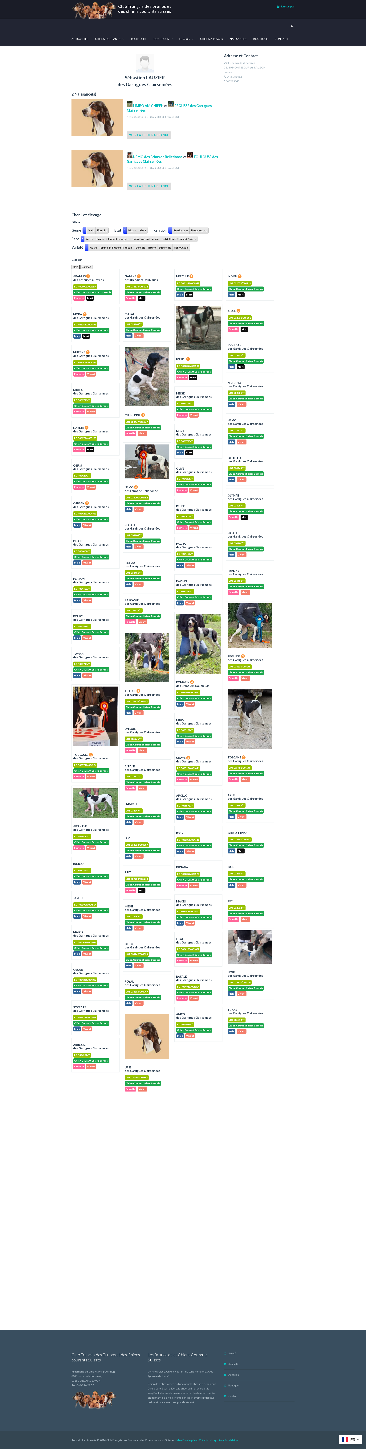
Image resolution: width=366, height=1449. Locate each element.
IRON (231, 867)
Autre (89, 239)
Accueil (232, 1353)
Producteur (180, 230)
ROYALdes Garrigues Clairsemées (142, 983)
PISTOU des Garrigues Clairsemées (142, 564)
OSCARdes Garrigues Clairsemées (91, 971)
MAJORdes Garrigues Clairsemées (91, 933)
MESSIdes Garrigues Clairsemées (142, 908)
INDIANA (182, 867)
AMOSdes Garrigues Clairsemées (194, 1015)
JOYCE (232, 901)
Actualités (79, 38)
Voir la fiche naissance (149, 135)
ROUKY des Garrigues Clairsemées (91, 617)
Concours (161, 38)
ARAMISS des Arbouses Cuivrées (88, 278)
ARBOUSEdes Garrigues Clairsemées (91, 1046)
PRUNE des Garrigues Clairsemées (194, 507)
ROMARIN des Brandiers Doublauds (192, 683)
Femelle (102, 230)
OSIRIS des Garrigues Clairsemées (91, 467)
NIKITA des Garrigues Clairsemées (91, 391)
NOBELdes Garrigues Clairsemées (245, 973)
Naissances (238, 38)
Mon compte (287, 6)
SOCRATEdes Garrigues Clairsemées (91, 1008)
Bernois (140, 247)
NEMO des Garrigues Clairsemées (245, 422)
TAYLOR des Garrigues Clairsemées (91, 655)
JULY (128, 872)
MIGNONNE (134, 415)
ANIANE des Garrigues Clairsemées (142, 768)
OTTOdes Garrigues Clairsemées (142, 945)
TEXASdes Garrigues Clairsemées (245, 1011)
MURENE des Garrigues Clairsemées (91, 353)
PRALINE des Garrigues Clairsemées (245, 572)
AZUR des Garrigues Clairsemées (245, 796)
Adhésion (233, 1374)
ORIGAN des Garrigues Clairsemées (91, 505)
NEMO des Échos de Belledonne (157, 157)
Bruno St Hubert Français (112, 239)
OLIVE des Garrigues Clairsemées (194, 470)
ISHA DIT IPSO (237, 832)
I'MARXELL (132, 804)
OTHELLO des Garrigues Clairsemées (245, 459)
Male (91, 230)
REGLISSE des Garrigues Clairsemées (245, 658)
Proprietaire (199, 230)
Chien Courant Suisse (145, 239)
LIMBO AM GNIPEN (148, 106)
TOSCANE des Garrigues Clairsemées (245, 759)
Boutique (260, 38)
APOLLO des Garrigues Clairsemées (194, 797)
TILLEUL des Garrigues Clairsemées (142, 692)
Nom (75, 267)
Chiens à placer (211, 38)
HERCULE (184, 276)
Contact (281, 38)
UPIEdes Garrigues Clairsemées (142, 1069)
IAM (127, 838)
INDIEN (234, 276)
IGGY (179, 833)
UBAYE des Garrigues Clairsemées (194, 759)
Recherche (139, 38)
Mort (143, 230)
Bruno (152, 247)
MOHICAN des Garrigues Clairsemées (245, 346)
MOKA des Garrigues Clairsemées (91, 316)
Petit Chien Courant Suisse (179, 239)
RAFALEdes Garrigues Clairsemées (194, 978)
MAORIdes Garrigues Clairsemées (194, 903)
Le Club (184, 38)
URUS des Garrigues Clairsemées (194, 721)
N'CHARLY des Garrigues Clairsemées (245, 384)
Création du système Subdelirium (218, 1440)
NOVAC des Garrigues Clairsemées (194, 432)
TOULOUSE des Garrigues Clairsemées (91, 756)
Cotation (86, 267)
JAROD (78, 898)
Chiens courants (107, 38)
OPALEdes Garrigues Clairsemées (194, 940)
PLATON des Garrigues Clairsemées (91, 580)
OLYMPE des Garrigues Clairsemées (245, 497)
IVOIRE (182, 359)
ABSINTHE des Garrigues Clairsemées (91, 827)
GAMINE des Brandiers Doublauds (141, 278)
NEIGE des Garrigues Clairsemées (194, 395)
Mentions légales (187, 1440)
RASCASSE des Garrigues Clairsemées (142, 601)
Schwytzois (181, 247)
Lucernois (165, 247)
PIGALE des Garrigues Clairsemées (245, 534)
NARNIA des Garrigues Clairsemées (91, 429)
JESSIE (233, 310)
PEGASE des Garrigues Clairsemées (142, 526)
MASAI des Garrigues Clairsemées (142, 315)
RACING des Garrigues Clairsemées (194, 583)
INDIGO (78, 863)
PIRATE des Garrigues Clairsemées (91, 542)
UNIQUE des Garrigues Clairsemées (142, 730)
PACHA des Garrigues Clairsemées (194, 545)
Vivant (132, 230)
